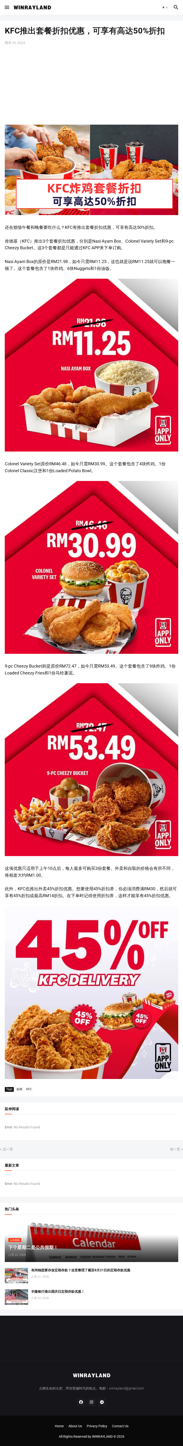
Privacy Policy (97, 1426)
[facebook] (81, 1402)
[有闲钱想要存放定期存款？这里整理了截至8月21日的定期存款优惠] (16, 1275)
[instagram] (91, 1402)
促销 (19, 1089)
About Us (75, 1426)
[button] (6, 7)
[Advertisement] (91, 85)
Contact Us (120, 1426)
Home (59, 1426)
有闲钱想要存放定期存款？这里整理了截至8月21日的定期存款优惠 (80, 1270)
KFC (29, 1089)
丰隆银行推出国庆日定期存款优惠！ (58, 1291)
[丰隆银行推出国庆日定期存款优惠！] (16, 1297)
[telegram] (102, 1402)
